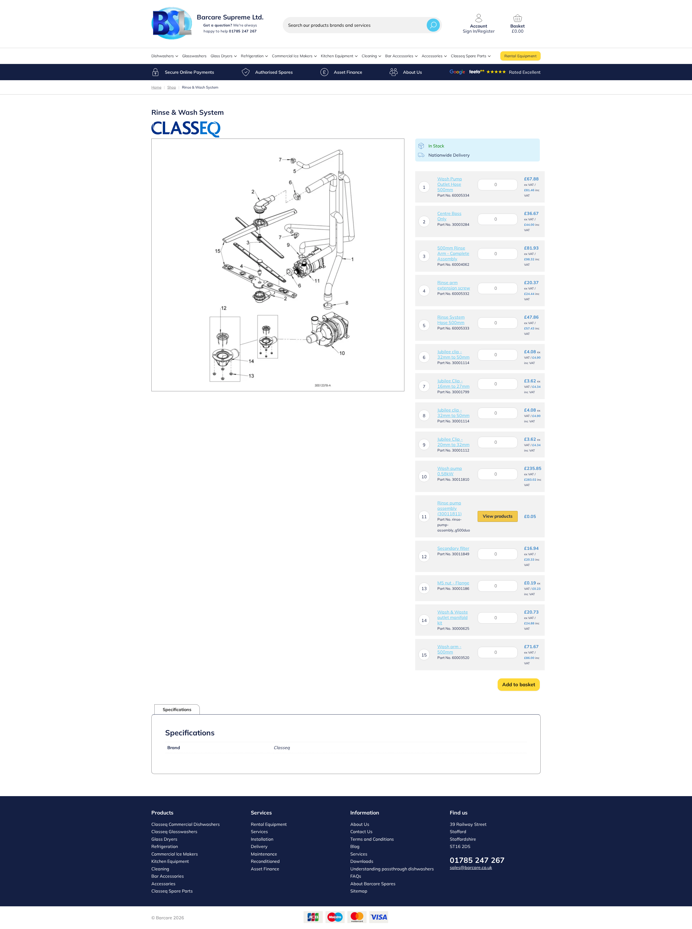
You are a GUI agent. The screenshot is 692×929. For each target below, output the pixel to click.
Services (259, 831)
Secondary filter (453, 548)
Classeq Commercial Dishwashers (185, 824)
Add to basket (518, 684)
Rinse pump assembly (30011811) (449, 508)
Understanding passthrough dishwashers (392, 868)
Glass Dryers (221, 55)
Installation (262, 839)
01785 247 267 (477, 860)
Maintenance (264, 854)
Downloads (361, 861)
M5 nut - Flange (453, 582)
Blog (355, 846)
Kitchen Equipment (337, 55)
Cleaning (369, 55)
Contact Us (361, 831)
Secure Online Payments (189, 72)
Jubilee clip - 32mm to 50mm (453, 354)
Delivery (259, 846)
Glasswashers (194, 55)
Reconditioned (265, 861)
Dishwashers (162, 55)
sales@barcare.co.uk (471, 867)
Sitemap (358, 891)
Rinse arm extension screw (453, 285)
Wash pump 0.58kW (449, 471)
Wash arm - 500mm (449, 649)
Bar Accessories (399, 55)
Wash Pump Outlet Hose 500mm (449, 184)
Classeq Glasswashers (174, 831)
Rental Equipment (520, 55)
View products (498, 516)
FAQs (355, 876)
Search (433, 25)
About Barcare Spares (372, 883)
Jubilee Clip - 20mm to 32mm (453, 441)
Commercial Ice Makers (292, 55)
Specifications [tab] (177, 709)
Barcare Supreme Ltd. (230, 17)
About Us (412, 72)
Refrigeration (252, 55)
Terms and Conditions (372, 839)
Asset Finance (348, 72)
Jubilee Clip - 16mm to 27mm (453, 383)
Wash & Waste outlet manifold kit (452, 617)
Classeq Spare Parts (468, 55)
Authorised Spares (274, 72)
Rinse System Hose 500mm (451, 319)
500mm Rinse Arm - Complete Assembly (453, 253)
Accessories (432, 55)
